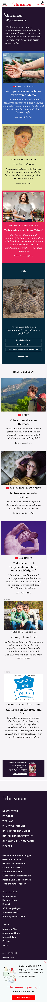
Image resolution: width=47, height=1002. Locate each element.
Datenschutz (9, 900)
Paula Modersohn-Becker (23, 159)
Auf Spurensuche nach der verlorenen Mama (23, 93)
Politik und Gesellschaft (16, 879)
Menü (4, 6)
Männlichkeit (25, 558)
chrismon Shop (11, 933)
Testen (35, 4)
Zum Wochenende (14, 826)
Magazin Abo (9, 929)
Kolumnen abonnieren (17, 831)
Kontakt (7, 904)
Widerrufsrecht (11, 912)
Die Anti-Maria (23, 164)
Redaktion (8, 957)
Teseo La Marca (20, 443)
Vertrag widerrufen (13, 916)
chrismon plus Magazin (18, 841)
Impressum (9, 896)
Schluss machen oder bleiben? (25, 488)
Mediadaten (9, 937)
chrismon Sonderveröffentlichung (23, 704)
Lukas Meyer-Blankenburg (23, 183)
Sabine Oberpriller (20, 256)
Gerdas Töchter (25, 86)
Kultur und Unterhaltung (16, 875)
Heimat (25, 415)
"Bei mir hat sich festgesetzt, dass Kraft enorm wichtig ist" (24, 567)
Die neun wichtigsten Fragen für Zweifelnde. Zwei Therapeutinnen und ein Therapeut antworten (23, 505)
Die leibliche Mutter (23, 340)
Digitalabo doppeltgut (17, 836)
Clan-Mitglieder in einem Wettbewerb (23, 350)
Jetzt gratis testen (23, 998)
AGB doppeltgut (11, 908)
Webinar (7, 821)
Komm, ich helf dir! (23, 637)
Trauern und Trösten (14, 883)
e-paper (7, 846)
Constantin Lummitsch (20, 513)
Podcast (7, 816)
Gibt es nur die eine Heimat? (23, 422)
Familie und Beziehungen (17, 855)
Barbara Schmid (20, 117)
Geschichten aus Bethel (23, 632)
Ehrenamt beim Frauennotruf (23, 225)
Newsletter (10, 811)
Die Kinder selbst (23, 345)
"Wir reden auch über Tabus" (23, 230)
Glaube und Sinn (12, 859)
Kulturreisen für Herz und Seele (23, 711)
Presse (6, 941)
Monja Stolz (20, 593)
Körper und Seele (12, 871)
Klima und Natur (12, 867)
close (44, 962)
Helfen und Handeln (14, 863)
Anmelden (42, 3)
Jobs (5, 945)
